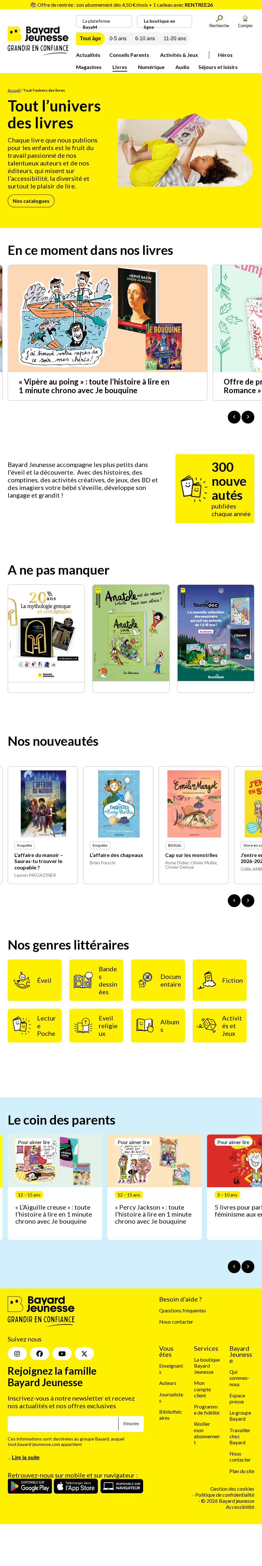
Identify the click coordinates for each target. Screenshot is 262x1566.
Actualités (88, 55)
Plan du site (241, 1471)
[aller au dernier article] (234, 1266)
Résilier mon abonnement (207, 1433)
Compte (245, 25)
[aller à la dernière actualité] (234, 417)
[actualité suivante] (248, 417)
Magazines (89, 67)
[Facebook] (39, 1353)
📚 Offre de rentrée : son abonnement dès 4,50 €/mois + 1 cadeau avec (121, 5)
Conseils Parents (129, 55)
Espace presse (237, 1398)
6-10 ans (145, 38)
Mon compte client (202, 1389)
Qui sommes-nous (239, 1378)
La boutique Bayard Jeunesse (207, 1365)
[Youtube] (62, 1353)
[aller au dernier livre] (234, 900)
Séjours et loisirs (218, 67)
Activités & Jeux (179, 55)
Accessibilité (240, 1507)
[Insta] (17, 1353)
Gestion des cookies (232, 1489)
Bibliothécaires (170, 1415)
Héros (225, 55)
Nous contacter (176, 1321)
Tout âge (90, 38)
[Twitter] (84, 1353)
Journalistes (171, 1397)
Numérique (151, 67)
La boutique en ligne (159, 23)
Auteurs (167, 1383)
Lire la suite (26, 1457)
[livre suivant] (248, 900)
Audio (182, 67)
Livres (119, 67)
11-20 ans (175, 38)
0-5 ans (118, 38)
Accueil (14, 90)
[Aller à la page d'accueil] (38, 53)
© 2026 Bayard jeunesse (227, 1501)
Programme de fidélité (207, 1409)
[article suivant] (248, 1266)
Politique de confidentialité (224, 1495)
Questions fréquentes (182, 1310)
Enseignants (171, 1369)
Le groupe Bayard (240, 1415)
